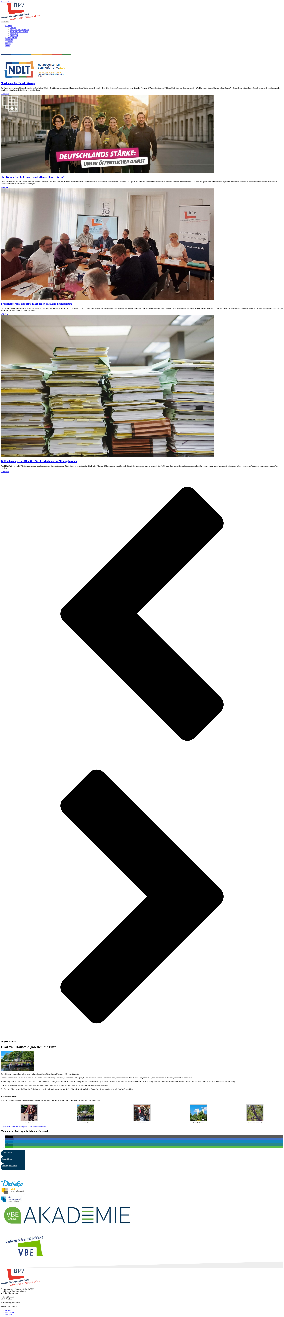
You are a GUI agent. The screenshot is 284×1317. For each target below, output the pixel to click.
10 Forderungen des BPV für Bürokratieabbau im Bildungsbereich (39, 461)
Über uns (8, 26)
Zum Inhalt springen (8, 2)
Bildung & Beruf (11, 38)
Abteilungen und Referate (19, 32)
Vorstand (13, 28)
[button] (142, 614)
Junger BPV (14, 36)
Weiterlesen (5, 94)
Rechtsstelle (14, 34)
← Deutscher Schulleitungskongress (13, 1127)
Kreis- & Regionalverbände (19, 30)
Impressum (9, 1314)
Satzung (8, 1310)
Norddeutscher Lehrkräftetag (18, 83)
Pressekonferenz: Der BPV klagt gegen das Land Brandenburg (36, 303)
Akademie (9, 42)
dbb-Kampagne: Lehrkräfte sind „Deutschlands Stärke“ (33, 176)
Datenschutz (9, 1312)
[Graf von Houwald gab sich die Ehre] (17, 1070)
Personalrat (9, 40)
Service (8, 44)
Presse (7, 46)
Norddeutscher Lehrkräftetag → (37, 1127)
